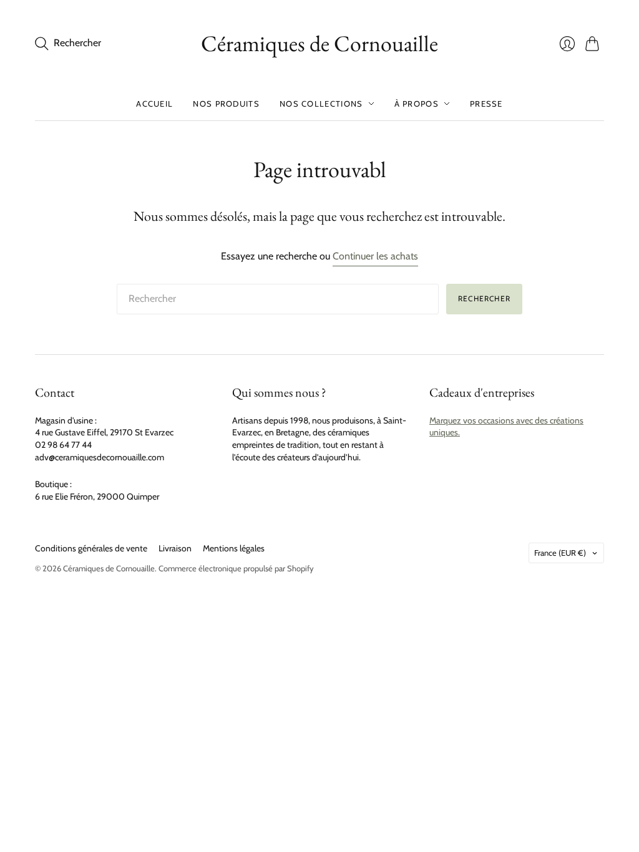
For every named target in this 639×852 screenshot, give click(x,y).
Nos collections (321, 104)
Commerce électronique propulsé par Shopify (236, 568)
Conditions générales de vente (91, 548)
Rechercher (484, 298)
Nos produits (226, 104)
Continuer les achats (375, 256)
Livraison (175, 548)
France (560, 553)
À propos (416, 104)
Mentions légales (234, 548)
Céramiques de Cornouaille (319, 43)
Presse (486, 104)
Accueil (154, 104)
